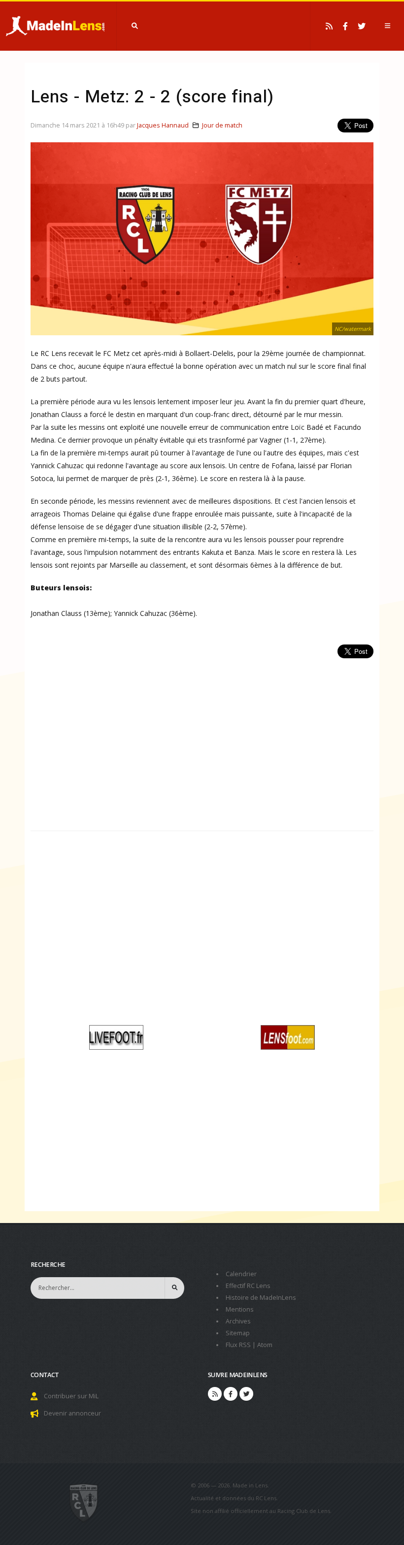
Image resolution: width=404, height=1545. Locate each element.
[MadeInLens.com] (84, 1502)
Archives (238, 1321)
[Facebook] (345, 26)
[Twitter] (362, 26)
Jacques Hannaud (163, 125)
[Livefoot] (116, 1036)
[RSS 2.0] (329, 26)
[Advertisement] (202, 739)
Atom (264, 1345)
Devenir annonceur (72, 1413)
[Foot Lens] (288, 1036)
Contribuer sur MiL (71, 1396)
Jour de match (222, 125)
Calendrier (241, 1274)
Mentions (240, 1309)
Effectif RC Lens (248, 1286)
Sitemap (238, 1333)
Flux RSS (238, 1345)
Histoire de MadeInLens (261, 1297)
